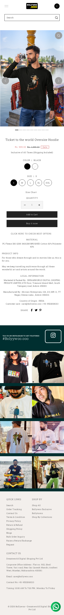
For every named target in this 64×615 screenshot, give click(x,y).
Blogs (9, 533)
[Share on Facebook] (31, 310)
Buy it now (32, 223)
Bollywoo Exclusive (42, 509)
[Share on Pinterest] (40, 310)
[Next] (58, 80)
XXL (48, 182)
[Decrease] (24, 204)
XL (38, 182)
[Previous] (5, 80)
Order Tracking (14, 509)
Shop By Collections (42, 517)
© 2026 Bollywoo (16, 606)
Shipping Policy (14, 529)
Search (9, 505)
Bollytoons (37, 513)
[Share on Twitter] (36, 310)
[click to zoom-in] (58, 35)
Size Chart (31, 192)
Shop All (36, 505)
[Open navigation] (6, 6)
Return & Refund (14, 525)
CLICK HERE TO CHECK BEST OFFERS (31, 233)
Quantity (32, 198)
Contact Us (11, 513)
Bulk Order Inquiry (15, 536)
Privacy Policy (13, 521)
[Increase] (39, 204)
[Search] (56, 17)
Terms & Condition (15, 517)
